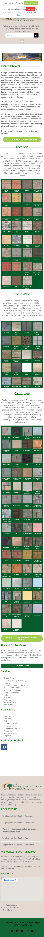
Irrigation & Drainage (12, 690)
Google (22, 859)
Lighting (7, 695)
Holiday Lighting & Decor (14, 685)
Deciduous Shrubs (11, 723)
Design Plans (9, 678)
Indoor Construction (12, 687)
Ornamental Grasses (12, 728)
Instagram (14, 861)
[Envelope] (32, 931)
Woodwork (8, 704)
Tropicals (7, 735)
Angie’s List (34, 859)
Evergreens (8, 726)
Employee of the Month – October (17, 838)
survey (10, 868)
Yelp (27, 859)
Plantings (8, 700)
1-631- (4, 910)
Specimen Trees (10, 733)
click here (31, 9)
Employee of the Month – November (18, 822)
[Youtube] (22, 931)
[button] (22, 41)
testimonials (19, 866)
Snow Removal (10, 702)
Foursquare (28, 861)
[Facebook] (4, 747)
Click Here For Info (31, 3)
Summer (7, 718)
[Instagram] (27, 931)
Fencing (7, 683)
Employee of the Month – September (18, 845)
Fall (5, 721)
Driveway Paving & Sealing (15, 680)
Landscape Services (12, 692)
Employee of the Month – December (18, 816)
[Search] (36, 35)
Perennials (8, 731)
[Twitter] (16, 931)
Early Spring (9, 716)
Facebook (5, 861)
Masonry (7, 697)
